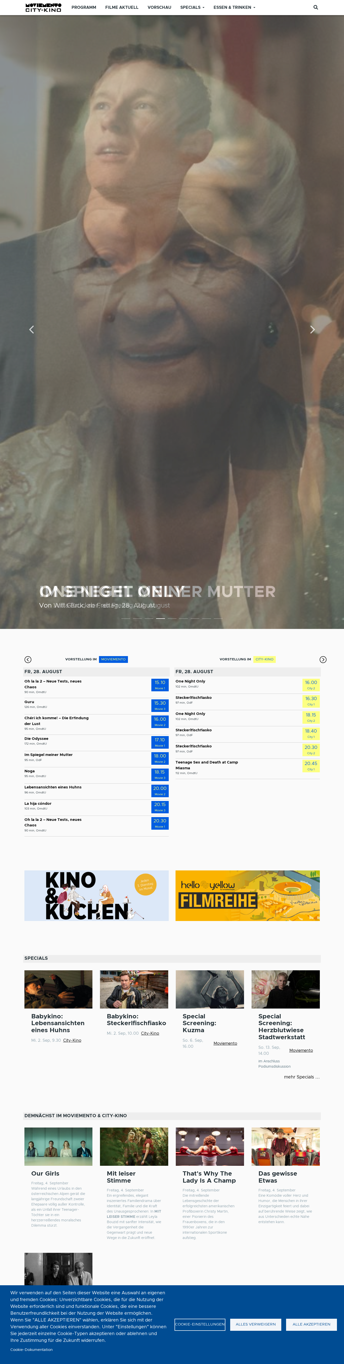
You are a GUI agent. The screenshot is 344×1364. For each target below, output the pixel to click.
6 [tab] (183, 619)
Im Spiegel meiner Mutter (48, 755)
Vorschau (159, 8)
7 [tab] (195, 619)
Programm (84, 8)
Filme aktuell (122, 8)
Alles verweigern (256, 1324)
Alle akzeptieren (311, 1324)
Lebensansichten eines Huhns (53, 787)
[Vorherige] (32, 330)
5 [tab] (172, 619)
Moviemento (225, 1043)
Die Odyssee (36, 739)
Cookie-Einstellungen (200, 1324)
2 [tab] (137, 619)
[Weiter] (312, 330)
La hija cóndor (38, 804)
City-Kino (72, 1040)
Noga (29, 771)
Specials (190, 8)
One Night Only (190, 681)
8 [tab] (206, 619)
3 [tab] (149, 619)
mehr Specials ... (302, 1077)
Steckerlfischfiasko (194, 698)
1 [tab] (125, 619)
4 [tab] (160, 619)
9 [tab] (218, 619)
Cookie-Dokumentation (31, 1350)
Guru (29, 702)
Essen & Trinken (232, 8)
